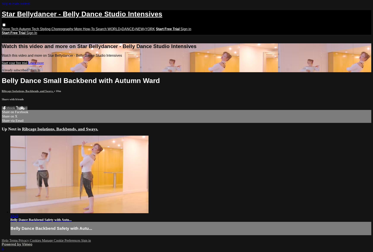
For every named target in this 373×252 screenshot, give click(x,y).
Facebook (9, 108)
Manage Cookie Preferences (61, 240)
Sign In (31, 33)
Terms (14, 240)
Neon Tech (10, 29)
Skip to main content (16, 3)
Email (23, 108)
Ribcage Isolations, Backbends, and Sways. (28, 91)
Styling (45, 29)
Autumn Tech (29, 29)
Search (101, 29)
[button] (4, 24)
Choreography (62, 29)
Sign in (185, 29)
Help (5, 240)
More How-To (85, 29)
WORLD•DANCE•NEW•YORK (131, 29)
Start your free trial (15, 63)
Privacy (24, 240)
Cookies (36, 240)
